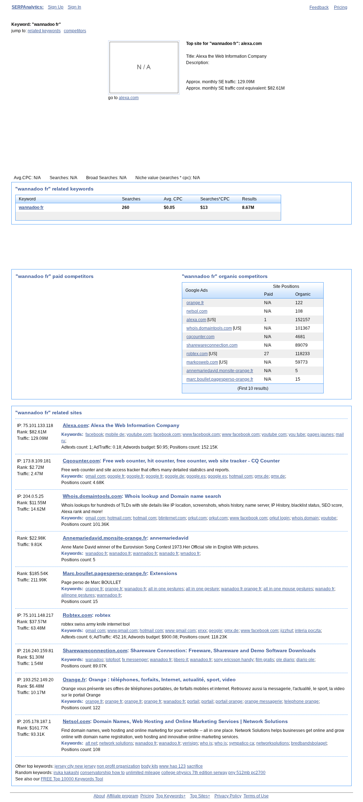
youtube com (274, 434)
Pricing (340, 7)
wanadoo (94, 659)
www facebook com (240, 434)
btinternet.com (172, 518)
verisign (190, 743)
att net (91, 743)
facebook (94, 434)
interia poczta (308, 630)
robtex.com (197, 353)
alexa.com (129, 97)
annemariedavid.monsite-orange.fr (219, 370)
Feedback (319, 7)
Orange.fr (74, 679)
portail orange (229, 701)
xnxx (202, 630)
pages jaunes (320, 434)
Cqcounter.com (81, 460)
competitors (75, 30)
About (99, 796)
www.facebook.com (201, 434)
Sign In (74, 7)
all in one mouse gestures (288, 588)
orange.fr (195, 302)
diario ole (305, 659)
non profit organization (118, 766)
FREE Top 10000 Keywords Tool (72, 779)
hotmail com (240, 476)
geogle (215, 630)
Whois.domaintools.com (92, 496)
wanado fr (168, 553)
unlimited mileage (143, 772)
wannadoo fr (31, 207)
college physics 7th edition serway (194, 772)
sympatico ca (241, 743)
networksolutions (272, 743)
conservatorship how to (102, 772)
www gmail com (180, 630)
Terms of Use (256, 796)
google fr (115, 476)
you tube (297, 434)
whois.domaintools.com (209, 328)
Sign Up (55, 7)
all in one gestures (166, 588)
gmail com (95, 476)
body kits (149, 766)
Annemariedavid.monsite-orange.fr (105, 538)
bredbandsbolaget (308, 743)
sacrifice (195, 766)
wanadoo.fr (120, 553)
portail (193, 701)
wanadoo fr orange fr (241, 588)
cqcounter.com (200, 336)
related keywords (44, 30)
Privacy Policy (227, 796)
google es (217, 476)
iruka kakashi (66, 772)
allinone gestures (78, 595)
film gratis (265, 659)
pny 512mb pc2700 (247, 772)
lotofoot (113, 659)
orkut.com (197, 518)
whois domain (305, 518)
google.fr (135, 476)
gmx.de (262, 476)
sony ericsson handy (233, 659)
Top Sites (199, 796)
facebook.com (166, 434)
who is (206, 743)
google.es (196, 476)
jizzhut (286, 630)
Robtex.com (77, 615)
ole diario (285, 659)
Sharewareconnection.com (95, 650)
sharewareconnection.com (212, 345)
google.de (174, 476)
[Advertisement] (55, 84)
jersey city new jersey (75, 766)
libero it (181, 659)
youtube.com (139, 434)
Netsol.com (76, 721)
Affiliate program (122, 796)
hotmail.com (119, 518)
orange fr (94, 588)
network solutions (116, 743)
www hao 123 (172, 766)
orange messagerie (263, 701)
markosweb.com (202, 362)
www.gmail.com (122, 630)
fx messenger (135, 659)
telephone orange (301, 701)
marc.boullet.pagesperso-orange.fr (219, 379)
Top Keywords (169, 796)
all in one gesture (202, 588)
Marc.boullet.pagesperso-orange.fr (105, 573)
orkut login (279, 518)
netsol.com (196, 311)
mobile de (114, 434)
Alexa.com (75, 425)
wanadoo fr (96, 553)
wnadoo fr (190, 553)
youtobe (328, 518)
